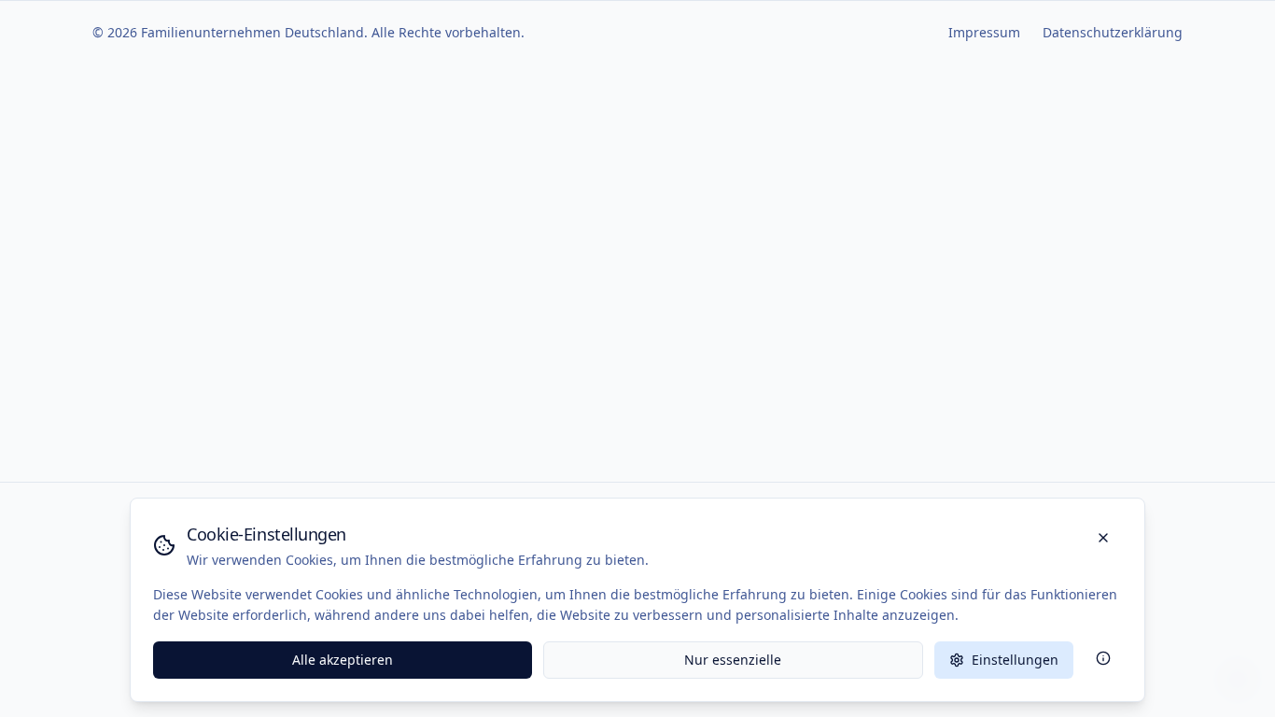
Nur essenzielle (732, 659)
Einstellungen (1015, 659)
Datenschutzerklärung (1113, 32)
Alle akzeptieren (342, 659)
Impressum (984, 32)
